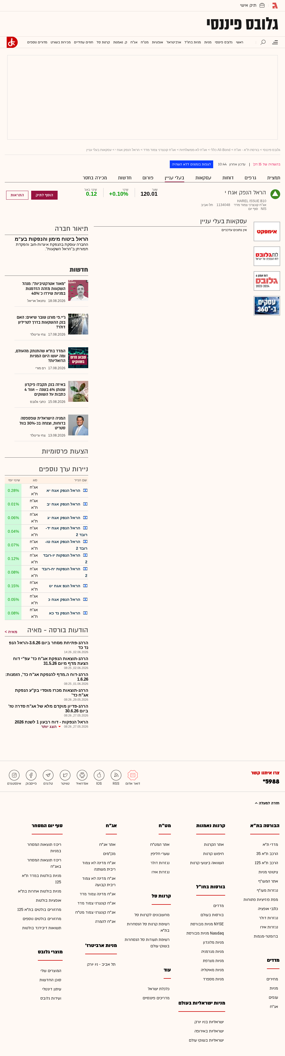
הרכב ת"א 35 (267, 853)
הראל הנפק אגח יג (63, 517)
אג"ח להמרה (105, 921)
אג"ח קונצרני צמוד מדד (159, 150)
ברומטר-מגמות (266, 936)
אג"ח (274, 1006)
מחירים (272, 979)
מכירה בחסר (95, 178)
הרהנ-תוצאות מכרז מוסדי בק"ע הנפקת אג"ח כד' (51, 692)
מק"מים (109, 853)
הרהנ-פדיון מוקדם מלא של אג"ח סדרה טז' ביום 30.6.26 (48, 708)
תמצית (273, 178)
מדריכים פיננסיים (155, 998)
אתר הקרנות (214, 844)
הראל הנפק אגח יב (63, 504)
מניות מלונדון (213, 942)
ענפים (273, 997)
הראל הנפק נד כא (64, 613)
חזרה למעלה (268, 803)
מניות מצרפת (213, 960)
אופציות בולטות (48, 900)
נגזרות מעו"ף (267, 890)
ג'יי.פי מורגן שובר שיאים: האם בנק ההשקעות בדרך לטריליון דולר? (41, 322)
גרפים (250, 178)
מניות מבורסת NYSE (207, 924)
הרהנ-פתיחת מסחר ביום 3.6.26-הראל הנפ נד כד (48, 645)
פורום (148, 178)
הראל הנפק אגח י (127, 150)
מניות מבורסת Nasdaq (205, 933)
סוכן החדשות (50, 980)
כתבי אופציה (268, 908)
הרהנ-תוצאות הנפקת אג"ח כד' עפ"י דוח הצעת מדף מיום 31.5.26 (50, 661)
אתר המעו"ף (268, 881)
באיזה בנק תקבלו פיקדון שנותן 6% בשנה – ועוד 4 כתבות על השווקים (44, 389)
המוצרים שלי (51, 970)
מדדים (218, 905)
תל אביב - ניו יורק (101, 964)
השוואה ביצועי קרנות (207, 863)
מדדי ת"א (270, 844)
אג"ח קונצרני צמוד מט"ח (95, 912)
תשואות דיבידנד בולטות (41, 928)
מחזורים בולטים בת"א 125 (39, 909)
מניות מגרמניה (212, 951)
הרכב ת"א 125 (266, 863)
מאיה (12, 631)
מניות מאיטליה (212, 970)
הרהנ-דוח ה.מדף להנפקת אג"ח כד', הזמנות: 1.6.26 (46, 676)
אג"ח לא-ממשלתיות (193, 150)
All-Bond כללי (220, 150)
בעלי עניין (174, 178)
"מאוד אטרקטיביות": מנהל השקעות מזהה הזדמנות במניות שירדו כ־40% (43, 288)
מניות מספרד (213, 979)
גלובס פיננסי (242, 24)
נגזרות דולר (268, 918)
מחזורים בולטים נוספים (42, 918)
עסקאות (203, 178)
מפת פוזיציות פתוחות (261, 899)
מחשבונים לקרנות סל (151, 915)
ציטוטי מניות (268, 872)
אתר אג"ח (107, 844)
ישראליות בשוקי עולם (206, 1040)
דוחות (228, 178)
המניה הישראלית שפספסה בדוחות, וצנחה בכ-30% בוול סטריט (42, 423)
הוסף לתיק (44, 195)
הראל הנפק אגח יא (63, 490)
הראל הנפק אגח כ (64, 599)
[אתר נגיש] (12, 42)
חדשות (124, 178)
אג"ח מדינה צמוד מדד (98, 894)
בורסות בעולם (212, 915)
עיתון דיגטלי (51, 989)
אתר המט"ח (159, 844)
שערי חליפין (160, 853)
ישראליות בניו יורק (209, 1022)
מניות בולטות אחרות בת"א (39, 891)
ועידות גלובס (50, 998)
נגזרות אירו (269, 927)
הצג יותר (48, 726)
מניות (274, 988)
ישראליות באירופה (209, 1031)
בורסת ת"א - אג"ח (246, 150)
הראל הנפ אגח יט (64, 586)
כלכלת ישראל (158, 988)
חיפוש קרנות (213, 853)
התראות (17, 195)
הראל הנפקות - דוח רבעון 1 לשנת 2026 (51, 722)
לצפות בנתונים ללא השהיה (191, 164)
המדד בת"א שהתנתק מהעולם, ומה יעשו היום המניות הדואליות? (40, 355)
